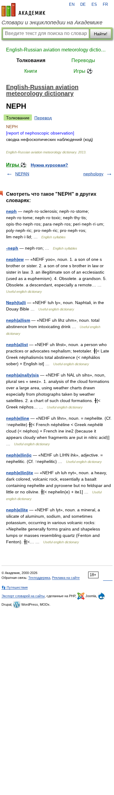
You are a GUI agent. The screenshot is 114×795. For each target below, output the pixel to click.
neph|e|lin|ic (19, 455)
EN (71, 4)
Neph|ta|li (16, 302)
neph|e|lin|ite (19, 472)
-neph (12, 248)
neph (11, 211)
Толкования (30, 60)
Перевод (43, 117)
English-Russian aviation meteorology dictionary (57, 49)
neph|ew (15, 259)
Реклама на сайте (66, 578)
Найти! (100, 33)
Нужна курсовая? (49, 165)
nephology (93, 173)
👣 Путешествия (15, 587)
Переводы (83, 60)
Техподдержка (39, 578)
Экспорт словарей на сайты (23, 596)
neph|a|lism (18, 320)
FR (105, 4)
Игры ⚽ (83, 71)
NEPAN (22, 173)
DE (83, 4)
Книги (30, 71)
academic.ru (23, 9)
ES (94, 4)
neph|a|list (17, 344)
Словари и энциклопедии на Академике (52, 22)
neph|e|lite (17, 509)
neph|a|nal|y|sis (22, 375)
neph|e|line (17, 418)
